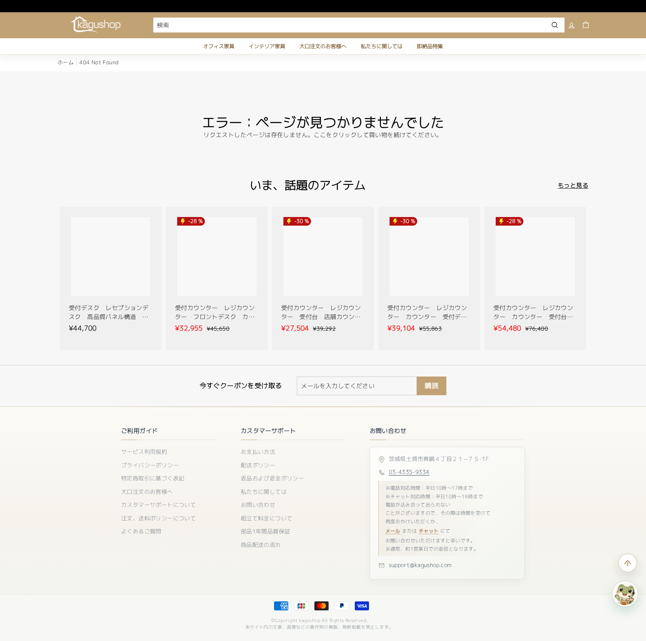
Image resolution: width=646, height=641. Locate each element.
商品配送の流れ (261, 545)
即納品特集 (430, 46)
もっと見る (573, 185)
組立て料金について (267, 518)
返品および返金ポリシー (272, 478)
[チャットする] (625, 594)
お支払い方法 (258, 452)
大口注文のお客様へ (323, 46)
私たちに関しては (382, 46)
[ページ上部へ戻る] (627, 563)
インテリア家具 (267, 46)
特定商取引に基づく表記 (152, 478)
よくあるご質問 (141, 531)
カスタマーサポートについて (158, 505)
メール (392, 530)
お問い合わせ (258, 505)
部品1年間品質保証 (265, 531)
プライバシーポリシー (150, 465)
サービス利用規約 (144, 452)
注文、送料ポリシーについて (158, 518)
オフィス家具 (218, 46)
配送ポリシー (258, 465)
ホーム (66, 62)
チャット (429, 530)
